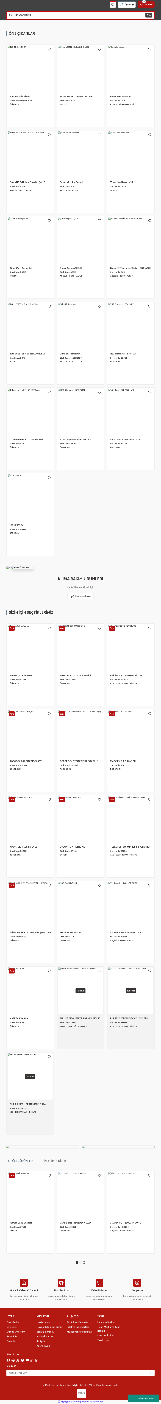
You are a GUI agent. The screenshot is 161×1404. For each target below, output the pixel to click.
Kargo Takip (43, 1345)
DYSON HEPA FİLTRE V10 (72, 846)
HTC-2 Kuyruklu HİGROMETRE (75, 439)
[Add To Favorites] (49, 49)
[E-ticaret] (80, 1401)
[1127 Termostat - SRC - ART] (130, 326)
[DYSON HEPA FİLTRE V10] (80, 819)
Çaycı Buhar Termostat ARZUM (75, 1222)
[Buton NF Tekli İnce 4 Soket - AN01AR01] (130, 240)
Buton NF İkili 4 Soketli (71, 182)
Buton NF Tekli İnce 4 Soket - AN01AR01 (130, 268)
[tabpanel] (30, 1212)
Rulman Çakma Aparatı (21, 675)
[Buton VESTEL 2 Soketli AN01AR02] (80, 69)
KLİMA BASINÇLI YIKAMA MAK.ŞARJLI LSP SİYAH (30, 932)
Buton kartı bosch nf (120, 96)
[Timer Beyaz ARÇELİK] (80, 240)
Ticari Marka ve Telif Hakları (108, 1328)
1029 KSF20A (16, 525)
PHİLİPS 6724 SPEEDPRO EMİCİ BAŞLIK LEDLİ (80, 1018)
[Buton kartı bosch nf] (130, 69)
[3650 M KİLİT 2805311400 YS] (130, 1195)
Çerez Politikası (105, 1335)
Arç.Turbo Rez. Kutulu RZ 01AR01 (126, 932)
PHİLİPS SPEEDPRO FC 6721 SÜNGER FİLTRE (129, 1018)
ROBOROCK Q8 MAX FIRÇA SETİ (26, 761)
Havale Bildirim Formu (49, 1326)
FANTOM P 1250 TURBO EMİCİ (75, 675)
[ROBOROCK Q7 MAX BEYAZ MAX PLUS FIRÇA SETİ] (80, 733)
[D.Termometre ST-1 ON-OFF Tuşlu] (30, 412)
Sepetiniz (11, 1336)
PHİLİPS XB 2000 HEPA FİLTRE (126, 675)
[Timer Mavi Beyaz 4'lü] (130, 154)
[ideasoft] (64, 1401)
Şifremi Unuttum (15, 1331)
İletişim (41, 1341)
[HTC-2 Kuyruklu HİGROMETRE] (80, 412)
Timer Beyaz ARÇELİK (71, 268)
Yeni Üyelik (12, 1322)
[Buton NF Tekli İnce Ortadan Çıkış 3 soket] (30, 154)
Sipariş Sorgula (45, 1331)
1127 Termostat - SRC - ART (124, 353)
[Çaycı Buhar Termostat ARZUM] (80, 1195)
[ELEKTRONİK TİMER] (30, 69)
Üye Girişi (11, 1326)
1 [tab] (77, 1262)
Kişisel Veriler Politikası (79, 1331)
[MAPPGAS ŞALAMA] (30, 990)
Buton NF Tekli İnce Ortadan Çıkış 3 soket (27, 182)
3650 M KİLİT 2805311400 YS (125, 1222)
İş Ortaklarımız (45, 1336)
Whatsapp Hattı (145, 1398)
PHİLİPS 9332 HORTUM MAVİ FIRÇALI (28, 1104)
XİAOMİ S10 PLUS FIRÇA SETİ (24, 846)
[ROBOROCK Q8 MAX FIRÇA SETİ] (30, 733)
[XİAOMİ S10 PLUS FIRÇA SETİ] (30, 819)
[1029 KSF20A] (30, 497)
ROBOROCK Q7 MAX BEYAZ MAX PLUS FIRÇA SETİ (79, 761)
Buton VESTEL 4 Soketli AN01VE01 (27, 353)
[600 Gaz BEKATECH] (80, 905)
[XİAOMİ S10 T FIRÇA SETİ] (130, 733)
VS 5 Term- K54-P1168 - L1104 (125, 439)
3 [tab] (84, 1262)
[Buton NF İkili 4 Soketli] (80, 154)
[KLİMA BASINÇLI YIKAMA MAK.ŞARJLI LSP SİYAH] (30, 905)
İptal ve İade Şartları (78, 1326)
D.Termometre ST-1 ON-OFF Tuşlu (27, 439)
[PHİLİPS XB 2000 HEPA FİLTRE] (130, 648)
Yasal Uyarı (103, 1340)
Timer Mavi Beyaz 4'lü (121, 182)
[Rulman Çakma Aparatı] (30, 648)
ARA (149, 15)
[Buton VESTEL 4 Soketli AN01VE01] (30, 326)
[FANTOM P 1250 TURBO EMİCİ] (80, 648)
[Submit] (150, 1373)
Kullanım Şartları (106, 1322)
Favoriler (11, 1341)
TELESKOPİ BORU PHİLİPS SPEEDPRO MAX (130, 847)
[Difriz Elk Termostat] (80, 326)
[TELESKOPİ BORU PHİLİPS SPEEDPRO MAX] (130, 819)
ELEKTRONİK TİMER (20, 96)
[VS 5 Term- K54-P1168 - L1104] (130, 412)
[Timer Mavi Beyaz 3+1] (30, 240)
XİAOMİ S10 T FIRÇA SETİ (123, 761)
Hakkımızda (43, 1322)
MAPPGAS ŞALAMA (19, 1018)
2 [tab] (80, 1262)
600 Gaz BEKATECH (70, 932)
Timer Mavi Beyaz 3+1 (21, 268)
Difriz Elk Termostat (70, 353)
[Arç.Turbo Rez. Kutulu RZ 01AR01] (130, 905)
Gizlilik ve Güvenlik (77, 1322)
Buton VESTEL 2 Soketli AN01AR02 (78, 96)
